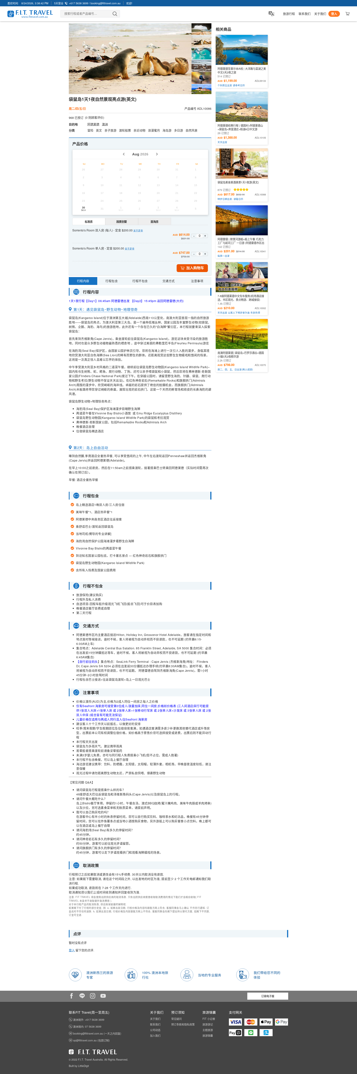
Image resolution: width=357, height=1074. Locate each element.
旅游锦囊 (207, 1035)
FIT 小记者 (208, 1019)
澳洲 (105, 124)
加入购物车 (195, 268)
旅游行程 (289, 14)
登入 (334, 14)
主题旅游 (207, 1030)
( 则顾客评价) (94, 117)
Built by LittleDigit (79, 1066)
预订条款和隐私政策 (183, 1024)
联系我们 (305, 14)
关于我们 (320, 14)
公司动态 (155, 1030)
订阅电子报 (267, 996)
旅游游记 (207, 1024)
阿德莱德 (93, 124)
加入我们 (155, 1035)
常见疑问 (176, 1019)
